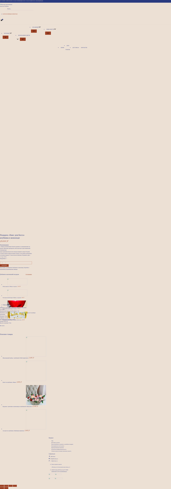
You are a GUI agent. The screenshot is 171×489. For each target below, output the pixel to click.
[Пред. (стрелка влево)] (2, 488)
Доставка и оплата (55, 442)
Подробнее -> (3, 258)
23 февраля (9, 267)
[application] (11, 33)
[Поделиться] (6, 486)
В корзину (4, 265)
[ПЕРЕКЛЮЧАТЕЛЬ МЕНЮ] (5, 37)
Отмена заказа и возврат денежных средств (61, 451)
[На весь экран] (11, 486)
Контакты (84, 47)
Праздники (35, 27)
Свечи (62, 47)
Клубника (7, 33)
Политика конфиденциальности (58, 449)
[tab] (6, 305)
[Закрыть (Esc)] (2, 486)
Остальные (29, 274)
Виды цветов (50, 29)
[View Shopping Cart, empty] (1, 20)
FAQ (52, 440)
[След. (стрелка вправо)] (6, 488)
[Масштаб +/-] (15, 486)
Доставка (75, 47)
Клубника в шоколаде (18, 267)
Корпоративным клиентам (10, 14)
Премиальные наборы (11, 269)
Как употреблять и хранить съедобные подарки (62, 444)
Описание (6, 305)
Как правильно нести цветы (57, 446)
